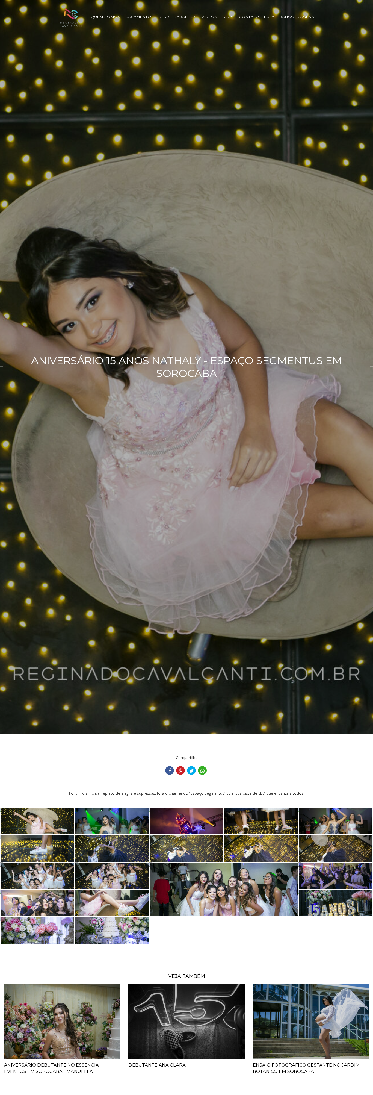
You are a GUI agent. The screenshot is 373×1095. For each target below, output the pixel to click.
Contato (249, 16)
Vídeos (209, 16)
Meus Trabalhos (178, 16)
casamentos (139, 16)
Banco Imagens (296, 16)
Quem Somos (105, 16)
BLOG (228, 16)
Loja (269, 16)
